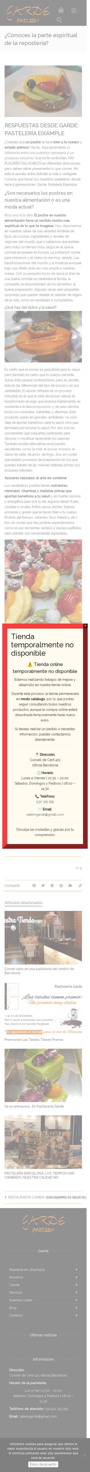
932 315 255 (45, 801)
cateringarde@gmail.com (45, 814)
